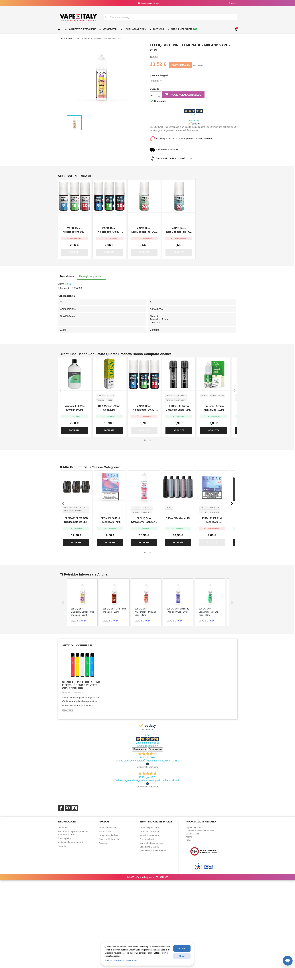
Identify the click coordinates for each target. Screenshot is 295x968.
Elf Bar (68, 284)
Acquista (74, 252)
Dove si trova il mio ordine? (153, 850)
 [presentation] (60, 390)
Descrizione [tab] (67, 276)
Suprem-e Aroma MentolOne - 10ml (214, 408)
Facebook (61, 808)
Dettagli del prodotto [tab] (91, 276)
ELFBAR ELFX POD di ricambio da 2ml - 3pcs (76, 520)
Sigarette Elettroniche (80, 29)
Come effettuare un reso (151, 843)
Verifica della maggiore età (70, 842)
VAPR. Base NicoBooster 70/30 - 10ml (109, 230)
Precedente (139, 749)
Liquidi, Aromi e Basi (132, 29)
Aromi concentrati (107, 827)
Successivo (155, 749)
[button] (145, 440)
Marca (61, 284)
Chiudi (182, 956)
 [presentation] (234, 390)
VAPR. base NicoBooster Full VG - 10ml (144, 230)
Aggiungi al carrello (183, 95)
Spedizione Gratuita (149, 847)
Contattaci (62, 846)
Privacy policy (64, 838)
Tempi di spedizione (149, 827)
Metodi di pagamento (150, 835)
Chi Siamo (63, 827)
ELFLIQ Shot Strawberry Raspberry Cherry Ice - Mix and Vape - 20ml (144, 520)
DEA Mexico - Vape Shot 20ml (109, 408)
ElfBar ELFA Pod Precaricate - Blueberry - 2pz (212, 520)
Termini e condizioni (149, 831)
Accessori (156, 29)
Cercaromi (188, 29)
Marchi (173, 29)
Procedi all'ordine (148, 839)
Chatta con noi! (204, 138)
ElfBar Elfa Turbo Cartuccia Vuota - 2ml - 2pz (179, 408)
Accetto (181, 948)
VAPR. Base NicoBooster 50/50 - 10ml (74, 230)
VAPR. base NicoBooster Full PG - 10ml (178, 230)
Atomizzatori (107, 29)
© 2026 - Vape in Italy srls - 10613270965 (147, 877)
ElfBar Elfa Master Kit (178, 518)
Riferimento (64, 288)
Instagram (74, 808)
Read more (67, 710)
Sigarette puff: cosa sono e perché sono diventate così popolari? (81, 685)
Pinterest (68, 808)
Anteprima (74, 196)
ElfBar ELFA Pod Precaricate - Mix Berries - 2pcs (110, 520)
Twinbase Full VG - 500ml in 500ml (74, 408)
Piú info (108, 960)
